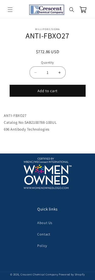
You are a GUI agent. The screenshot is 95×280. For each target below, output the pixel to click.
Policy (42, 245)
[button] (10, 9)
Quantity (47, 62)
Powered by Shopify (72, 274)
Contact (43, 234)
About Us (44, 222)
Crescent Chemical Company (39, 274)
